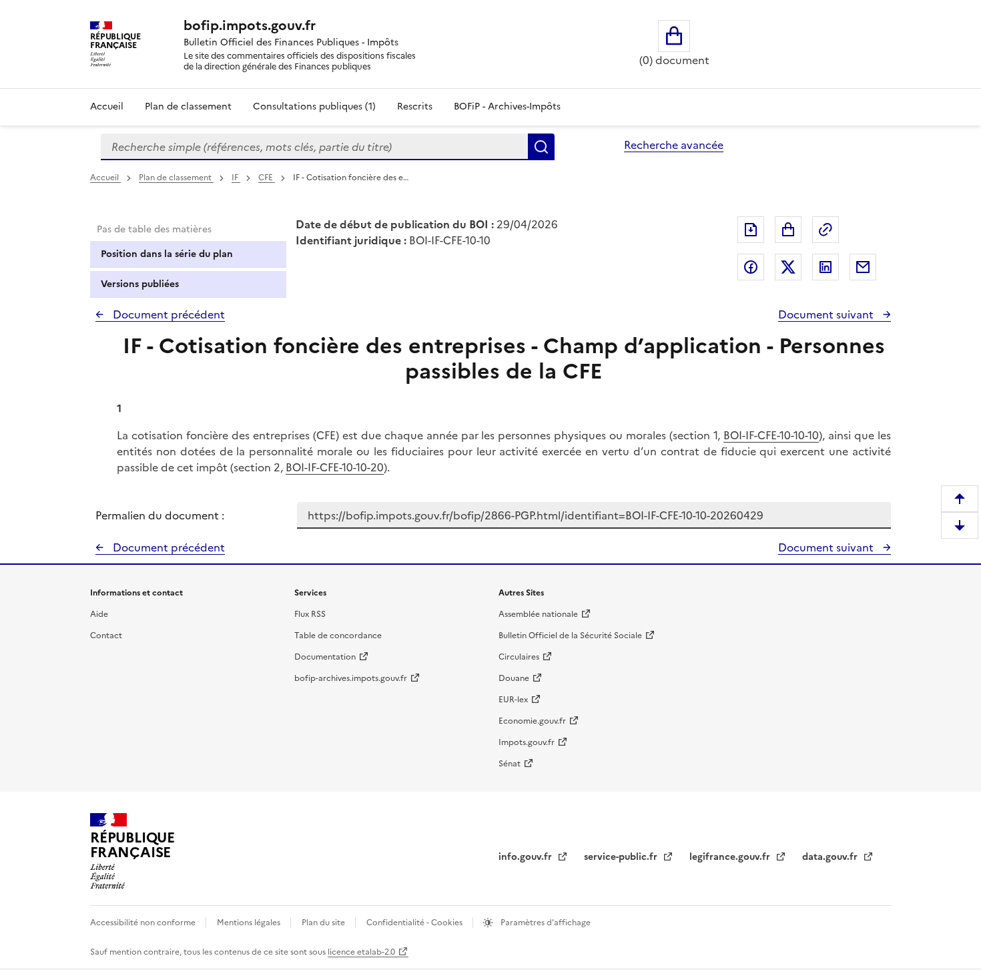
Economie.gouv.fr (532, 721)
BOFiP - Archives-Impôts (507, 106)
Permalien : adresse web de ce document (825, 229)
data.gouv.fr (831, 857)
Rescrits (414, 106)
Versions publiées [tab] (140, 284)
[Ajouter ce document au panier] (788, 229)
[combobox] (314, 147)
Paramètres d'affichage (545, 923)
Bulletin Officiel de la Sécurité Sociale (570, 636)
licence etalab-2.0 (361, 952)
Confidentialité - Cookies (415, 923)
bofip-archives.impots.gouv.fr (350, 678)
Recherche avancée (673, 145)
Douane (514, 678)
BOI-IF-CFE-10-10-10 (771, 435)
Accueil (106, 106)
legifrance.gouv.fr (731, 857)
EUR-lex (513, 700)
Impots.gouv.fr (527, 742)
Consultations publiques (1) (314, 106)
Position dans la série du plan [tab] (167, 254)
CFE (266, 178)
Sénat (510, 764)
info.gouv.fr (527, 857)
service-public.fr (622, 857)
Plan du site (324, 923)
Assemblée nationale (538, 614)
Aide (99, 614)
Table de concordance (338, 636)
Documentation (325, 657)
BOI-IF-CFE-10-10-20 (335, 467)
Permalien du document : (159, 515)
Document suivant (827, 314)
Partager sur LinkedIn (825, 267)
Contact (106, 636)
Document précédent (167, 314)
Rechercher (541, 147)
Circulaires (519, 657)
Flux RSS (310, 614)
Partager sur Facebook (750, 267)
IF (236, 178)
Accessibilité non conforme (144, 923)
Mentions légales (249, 923)
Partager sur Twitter (788, 267)
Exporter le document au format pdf (750, 229)
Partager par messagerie (863, 267)
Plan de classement (188, 106)
